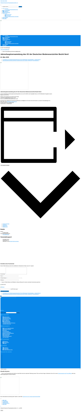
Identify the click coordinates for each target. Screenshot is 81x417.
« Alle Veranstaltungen (4, 49)
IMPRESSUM (5, 402)
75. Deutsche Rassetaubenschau (11, 9)
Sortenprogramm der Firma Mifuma (65, 373)
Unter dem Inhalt (3, 0)
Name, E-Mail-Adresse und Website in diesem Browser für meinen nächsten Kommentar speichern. (21, 282)
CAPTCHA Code (14, 289)
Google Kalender (6, 223)
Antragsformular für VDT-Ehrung (9, 322)
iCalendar (5, 224)
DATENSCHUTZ (6, 403)
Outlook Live (5, 226)
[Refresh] (2, 287)
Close (2, 410)
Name (1, 275)
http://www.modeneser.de (12, 101)
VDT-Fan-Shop (6, 337)
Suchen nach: (5, 6)
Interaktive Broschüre (7, 323)
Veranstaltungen (6, 234)
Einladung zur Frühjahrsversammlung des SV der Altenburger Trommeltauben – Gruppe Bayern (22, 59)
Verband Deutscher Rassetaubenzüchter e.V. (9, 2)
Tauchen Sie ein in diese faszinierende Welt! (31, 396)
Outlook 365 (5, 225)
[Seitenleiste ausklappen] (0, 296)
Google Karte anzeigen (14, 241)
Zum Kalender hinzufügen (5, 165)
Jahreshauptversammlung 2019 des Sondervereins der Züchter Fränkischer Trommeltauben (21, 60)
